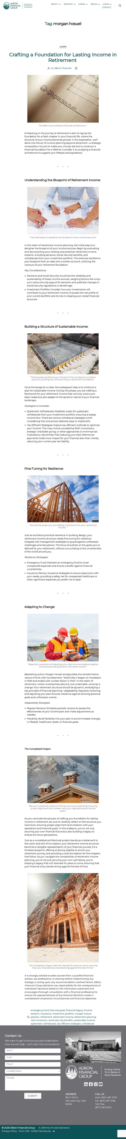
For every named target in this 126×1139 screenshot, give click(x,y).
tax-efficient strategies (69, 1023)
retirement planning (85, 1017)
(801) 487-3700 (109, 1097)
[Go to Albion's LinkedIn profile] (85, 1083)
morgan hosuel (83, 1013)
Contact (106, 7)
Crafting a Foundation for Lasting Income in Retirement (63, 57)
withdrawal (88, 1023)
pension (35, 1017)
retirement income (63, 1017)
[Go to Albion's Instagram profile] (95, 1083)
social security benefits (60, 1020)
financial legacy (74, 1010)
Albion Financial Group (22, 1127)
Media (94, 4)
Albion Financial (62, 68)
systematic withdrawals (43, 1023)
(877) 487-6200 (103, 1107)
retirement (46, 1017)
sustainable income (84, 1020)
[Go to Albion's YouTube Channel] (100, 1083)
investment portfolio (63, 1013)
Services (68, 4)
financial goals (57, 1010)
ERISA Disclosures (41, 1131)
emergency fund (40, 1010)
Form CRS (24, 1131)
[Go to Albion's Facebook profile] (90, 1083)
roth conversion (39, 1020)
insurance (45, 1013)
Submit (32, 1096)
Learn (81, 4)
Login (106, 4)
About (54, 4)
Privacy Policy (9, 1131)
